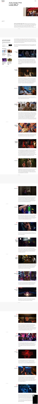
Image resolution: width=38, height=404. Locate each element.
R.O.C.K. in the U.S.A (28, 400)
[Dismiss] (37, 395)
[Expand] (33, 395)
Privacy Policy (4, 46)
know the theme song (30, 115)
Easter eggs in (31, 25)
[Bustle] (3, 1)
